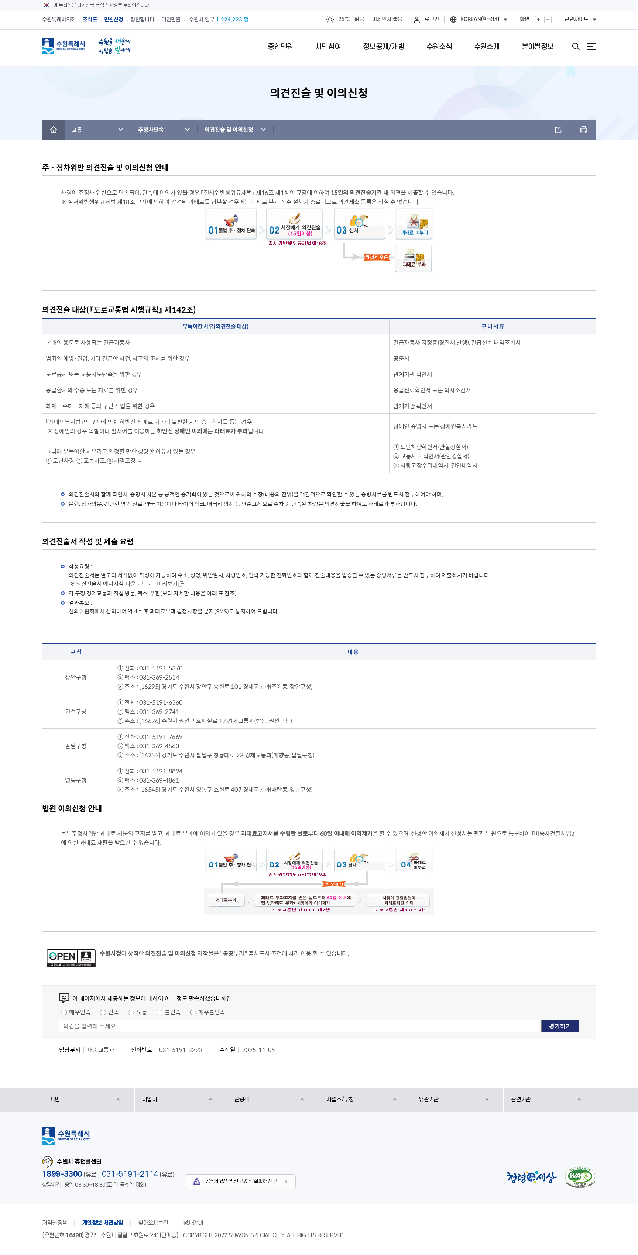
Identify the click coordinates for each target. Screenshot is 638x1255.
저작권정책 (54, 1223)
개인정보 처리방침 (102, 1223)
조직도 (90, 20)
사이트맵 (591, 46)
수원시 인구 (218, 20)
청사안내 (193, 1223)
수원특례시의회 (59, 20)
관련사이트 (577, 19)
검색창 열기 (576, 46)
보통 (142, 1011)
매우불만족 (211, 1011)
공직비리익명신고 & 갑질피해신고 (241, 1181)
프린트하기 (583, 130)
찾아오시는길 (153, 1223)
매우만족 (79, 1011)
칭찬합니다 (142, 20)
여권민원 (171, 20)
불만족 (173, 1011)
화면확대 (538, 19)
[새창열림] (71, 959)
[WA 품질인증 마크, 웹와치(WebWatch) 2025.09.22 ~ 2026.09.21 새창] (580, 1177)
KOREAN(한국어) (480, 19)
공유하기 (558, 130)
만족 (113, 1011)
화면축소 (548, 19)
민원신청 (113, 20)
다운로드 (136, 584)
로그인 (432, 19)
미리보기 (167, 584)
